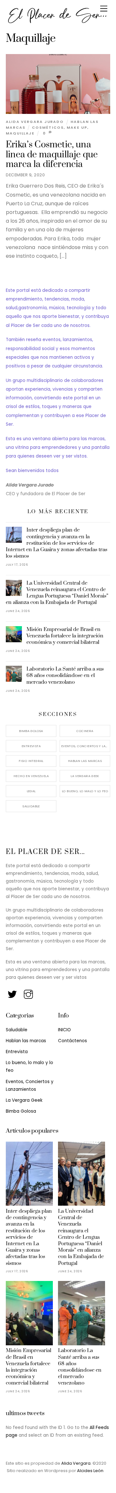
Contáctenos (72, 1041)
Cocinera (84, 731)
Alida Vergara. (76, 1463)
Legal (31, 791)
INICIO (64, 1030)
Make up (77, 127)
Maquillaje (20, 133)
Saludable (31, 806)
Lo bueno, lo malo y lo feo (85, 791)
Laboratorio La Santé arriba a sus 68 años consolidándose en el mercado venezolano (65, 675)
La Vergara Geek (85, 776)
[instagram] (29, 993)
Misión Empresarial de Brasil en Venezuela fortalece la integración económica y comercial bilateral (64, 635)
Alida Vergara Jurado (35, 121)
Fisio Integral (31, 761)
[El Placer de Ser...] (56, 21)
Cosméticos (47, 127)
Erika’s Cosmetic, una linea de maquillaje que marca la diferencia (52, 154)
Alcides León (90, 1471)
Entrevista (31, 746)
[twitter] (13, 993)
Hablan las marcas (85, 761)
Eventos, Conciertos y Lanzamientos (85, 746)
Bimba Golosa (31, 731)
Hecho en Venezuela (31, 776)
